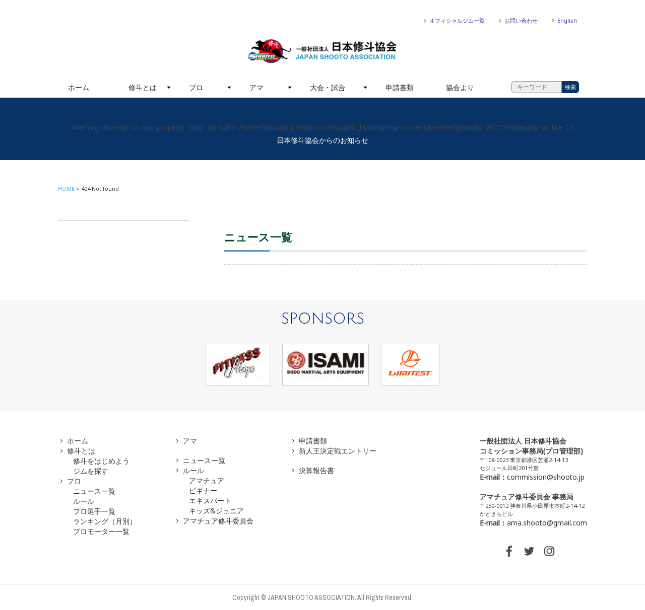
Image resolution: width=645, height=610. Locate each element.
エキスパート (210, 500)
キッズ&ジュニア (216, 510)
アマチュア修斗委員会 (218, 520)
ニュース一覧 (94, 491)
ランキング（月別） (105, 521)
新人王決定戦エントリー (337, 450)
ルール (83, 501)
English (567, 20)
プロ (196, 87)
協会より (460, 87)
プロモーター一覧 (101, 531)
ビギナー (203, 490)
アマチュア (206, 480)
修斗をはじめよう (101, 461)
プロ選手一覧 (94, 511)
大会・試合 (327, 87)
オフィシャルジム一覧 (457, 20)
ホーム (78, 87)
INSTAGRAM (549, 551)
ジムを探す (90, 471)
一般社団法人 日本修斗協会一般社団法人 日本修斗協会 (322, 51)
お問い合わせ (521, 20)
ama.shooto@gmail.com (547, 522)
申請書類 (399, 87)
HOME (66, 188)
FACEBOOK (509, 551)
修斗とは (142, 87)
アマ (256, 87)
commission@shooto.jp (546, 477)
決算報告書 (316, 470)
